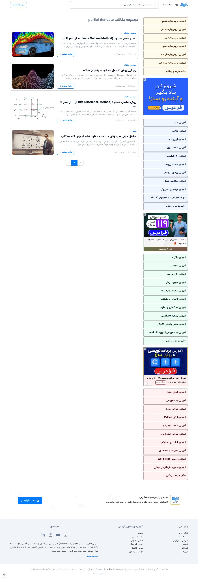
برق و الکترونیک (136, 544)
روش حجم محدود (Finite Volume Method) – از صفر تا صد (98, 38)
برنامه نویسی (137, 537)
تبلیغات (184, 548)
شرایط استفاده (113, 569)
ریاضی (134, 131)
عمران (140, 533)
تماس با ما (183, 533)
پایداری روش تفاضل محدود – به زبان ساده (109, 70)
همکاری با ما (182, 537)
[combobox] (112, 5)
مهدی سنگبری (119, 54)
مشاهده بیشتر (92, 556)
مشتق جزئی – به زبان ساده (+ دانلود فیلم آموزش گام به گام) (98, 136)
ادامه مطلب (67, 54)
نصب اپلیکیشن (28, 500)
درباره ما (184, 551)
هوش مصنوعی (136, 540)
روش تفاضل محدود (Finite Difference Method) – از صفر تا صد (98, 104)
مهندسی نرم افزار (136, 551)
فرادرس (185, 544)
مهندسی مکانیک (130, 33)
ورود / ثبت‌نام (18, 5)
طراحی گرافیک (137, 548)
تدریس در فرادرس (180, 540)
